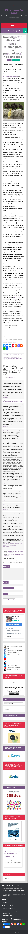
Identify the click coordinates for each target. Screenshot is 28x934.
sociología (11, 359)
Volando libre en (12, 657)
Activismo (14, 354)
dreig (4, 504)
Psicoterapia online (7, 915)
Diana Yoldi (5, 382)
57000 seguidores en (14, 654)
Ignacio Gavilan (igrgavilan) (9, 513)
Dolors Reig (16, 59)
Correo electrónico (8, 588)
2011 (11, 354)
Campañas (19, 354)
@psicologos (17, 297)
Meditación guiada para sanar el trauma (13, 888)
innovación (5, 357)
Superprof (6, 878)
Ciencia (9, 355)
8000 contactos (12, 665)
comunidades (14, 355)
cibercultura (5, 355)
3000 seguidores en (13, 667)
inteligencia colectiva (12, 357)
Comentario (6, 566)
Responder (5, 397)
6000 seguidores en (13, 663)
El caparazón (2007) (14, 12)
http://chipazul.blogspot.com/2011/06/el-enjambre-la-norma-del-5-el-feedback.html (13, 545)
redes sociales (19, 358)
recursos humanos (11, 358)
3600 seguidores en (14, 661)
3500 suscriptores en (14, 659)
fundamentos (21, 355)
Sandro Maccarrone (7, 430)
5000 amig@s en (13, 652)
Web (4, 593)
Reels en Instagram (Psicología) (10, 911)
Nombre (5, 582)
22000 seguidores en (14, 650)
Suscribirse (14, 694)
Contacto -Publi (6, 913)
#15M (8, 354)
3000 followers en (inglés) (15, 669)
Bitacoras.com (12, 377)
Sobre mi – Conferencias (9, 908)
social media (5, 359)
